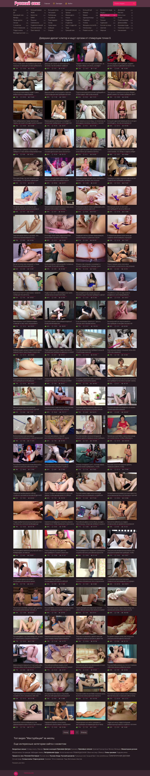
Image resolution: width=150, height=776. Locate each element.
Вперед (84, 732)
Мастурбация (105, 15)
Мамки (85, 15)
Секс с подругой (71, 25)
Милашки (117, 749)
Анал (15, 10)
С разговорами (123, 20)
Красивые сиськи (85, 749)
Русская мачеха (36, 28)
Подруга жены (18, 30)
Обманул (101, 752)
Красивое (74, 749)
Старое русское (38, 759)
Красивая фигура (64, 749)
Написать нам (29, 772)
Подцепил (86, 20)
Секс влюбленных (102, 756)
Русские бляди (55, 756)
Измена (85, 12)
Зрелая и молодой (50, 749)
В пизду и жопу (32, 749)
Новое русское (80, 752)
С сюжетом (17, 25)
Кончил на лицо (105, 25)
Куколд (101, 749)
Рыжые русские (80, 756)
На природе (26, 752)
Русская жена (44, 756)
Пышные (33, 20)
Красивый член (18, 15)
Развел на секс (88, 30)
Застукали (51, 12)
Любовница (52, 15)
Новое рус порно (123, 28)
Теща (67, 28)
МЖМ (32, 17)
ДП (14, 12)
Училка (85, 23)
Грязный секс (70, 30)
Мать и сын (122, 15)
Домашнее (121, 10)
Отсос (102, 17)
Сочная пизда (17, 759)
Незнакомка (122, 30)
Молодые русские (19, 33)
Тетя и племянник (19, 28)
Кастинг (120, 12)
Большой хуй (87, 10)
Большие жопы (53, 10)
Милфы (15, 17)
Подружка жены (122, 752)
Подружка (69, 20)
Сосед (50, 23)
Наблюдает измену (37, 752)
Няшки (68, 17)
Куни (106, 749)
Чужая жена (52, 25)
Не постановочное (66, 752)
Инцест (102, 12)
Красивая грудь (123, 25)
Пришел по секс (18, 756)
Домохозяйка (122, 23)
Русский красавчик (68, 756)
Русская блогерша (31, 756)
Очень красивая (110, 752)
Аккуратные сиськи (19, 749)
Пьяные (103, 20)
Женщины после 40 (89, 25)
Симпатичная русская (119, 756)
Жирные (103, 30)
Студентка (69, 23)
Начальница (87, 28)
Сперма (50, 30)
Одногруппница (88, 17)
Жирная (40, 749)
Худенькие (103, 23)
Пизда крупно (17, 20)
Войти (70, 3)
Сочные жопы (27, 759)
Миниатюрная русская (129, 749)
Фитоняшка (72, 759)
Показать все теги (18, 763)
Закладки (59, 3)
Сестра (15, 23)
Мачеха (111, 749)
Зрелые (68, 12)
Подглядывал (52, 20)
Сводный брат (91, 756)
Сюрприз (48, 759)
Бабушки (51, 28)
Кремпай (96, 749)
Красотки (34, 15)
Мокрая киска (17, 752)
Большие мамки (36, 10)
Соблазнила (35, 23)
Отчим (120, 17)
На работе (51, 17)
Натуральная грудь (51, 752)
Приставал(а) (35, 30)
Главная (47, 3)
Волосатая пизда (106, 10)
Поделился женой (37, 25)
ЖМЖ (33, 12)
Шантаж (103, 28)
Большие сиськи (71, 10)
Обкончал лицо (92, 752)
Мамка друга (70, 15)
